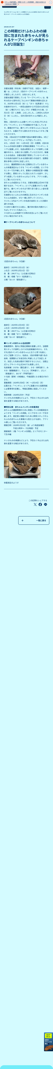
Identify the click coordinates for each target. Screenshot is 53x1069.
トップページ (7, 12)
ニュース (15, 12)
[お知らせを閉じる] (50, 2)
